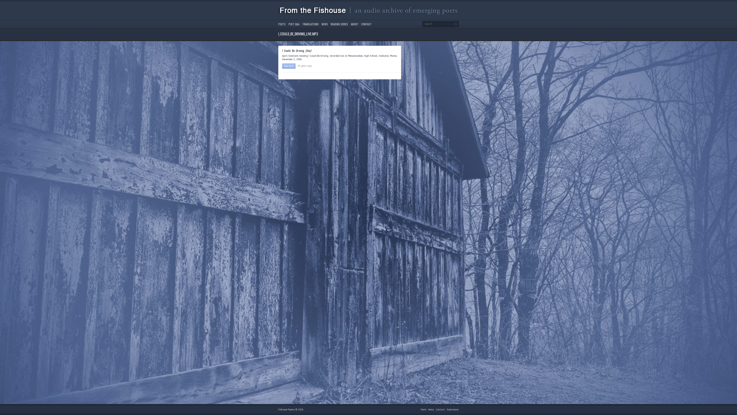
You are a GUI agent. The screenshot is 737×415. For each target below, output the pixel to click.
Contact (366, 24)
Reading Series (339, 24)
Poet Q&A (293, 24)
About (354, 24)
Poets (282, 24)
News (325, 24)
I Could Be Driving (296, 50)
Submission (453, 409)
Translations (310, 24)
